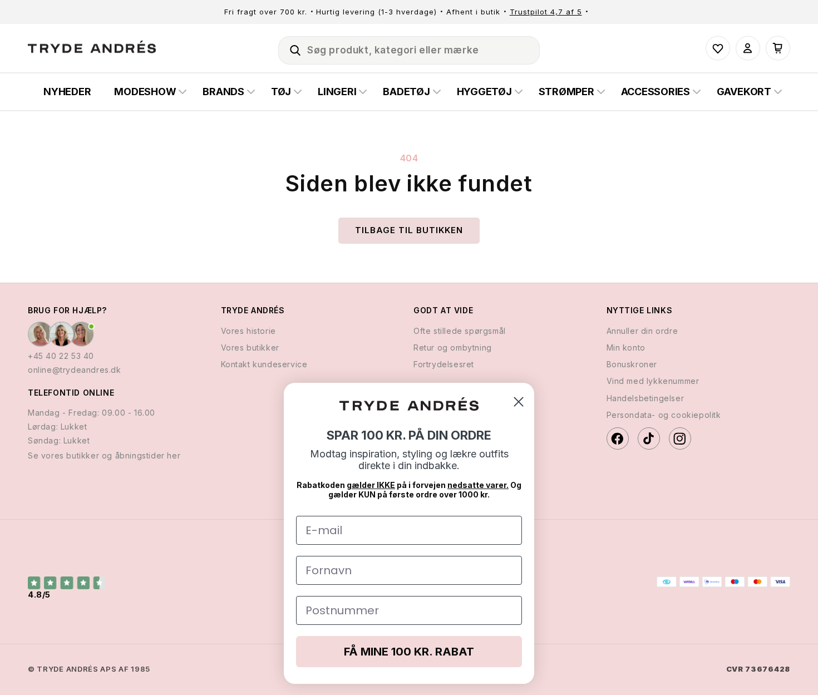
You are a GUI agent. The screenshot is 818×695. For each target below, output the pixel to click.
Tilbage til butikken (409, 230)
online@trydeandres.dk (74, 369)
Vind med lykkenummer (653, 381)
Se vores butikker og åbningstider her (104, 455)
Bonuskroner (632, 364)
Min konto (626, 347)
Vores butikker (250, 347)
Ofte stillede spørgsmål (459, 331)
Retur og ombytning (452, 347)
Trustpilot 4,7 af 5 (546, 11)
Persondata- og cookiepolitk (664, 415)
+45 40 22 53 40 (61, 356)
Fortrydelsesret (443, 364)
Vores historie (248, 331)
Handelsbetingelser (645, 398)
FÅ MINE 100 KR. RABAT (409, 651)
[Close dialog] (518, 401)
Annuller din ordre (642, 331)
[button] (290, 48)
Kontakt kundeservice (264, 364)
